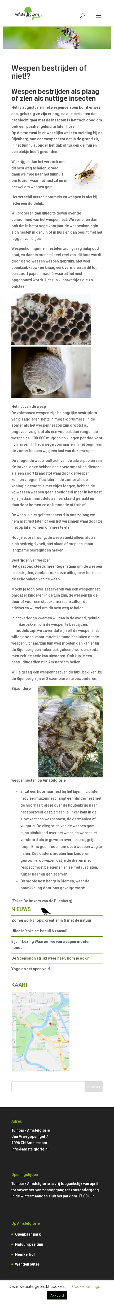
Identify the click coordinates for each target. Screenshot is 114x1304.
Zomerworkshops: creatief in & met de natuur (51, 920)
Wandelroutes (27, 1264)
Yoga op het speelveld (30, 969)
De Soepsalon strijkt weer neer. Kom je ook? (50, 958)
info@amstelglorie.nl (30, 1149)
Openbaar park (28, 1234)
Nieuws (21, 909)
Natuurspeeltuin (29, 1244)
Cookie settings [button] (86, 1286)
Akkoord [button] (57, 1295)
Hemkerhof (25, 1254)
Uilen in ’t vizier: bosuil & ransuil (39, 931)
